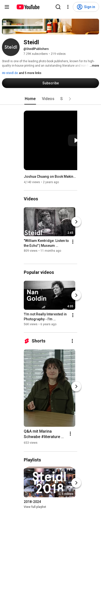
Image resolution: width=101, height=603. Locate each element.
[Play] (76, 140)
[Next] (76, 222)
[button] (70, 99)
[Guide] (7, 7)
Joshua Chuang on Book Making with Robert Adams (50, 176)
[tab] (30, 99)
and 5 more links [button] (30, 73)
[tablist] (50, 99)
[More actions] (73, 242)
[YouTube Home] (28, 7)
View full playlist (35, 507)
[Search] (58, 7)
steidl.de (11, 73)
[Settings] (68, 7)
